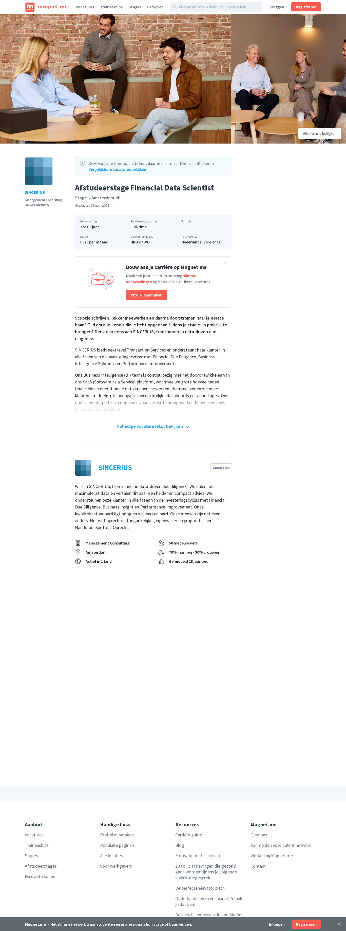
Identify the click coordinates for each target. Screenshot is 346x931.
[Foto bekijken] (115, 79)
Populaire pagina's (117, 845)
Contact (258, 866)
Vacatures (85, 6)
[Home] (46, 7)
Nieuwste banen (40, 876)
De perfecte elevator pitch (200, 888)
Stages (135, 6)
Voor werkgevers (116, 866)
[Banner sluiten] (225, 263)
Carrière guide (188, 835)
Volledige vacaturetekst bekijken (150, 426)
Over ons (259, 835)
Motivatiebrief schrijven (197, 855)
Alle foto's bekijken (320, 133)
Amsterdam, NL (106, 198)
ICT (184, 226)
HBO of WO (140, 241)
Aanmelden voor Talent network (281, 845)
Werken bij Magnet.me (272, 855)
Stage (81, 198)
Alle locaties (111, 855)
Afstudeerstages (41, 866)
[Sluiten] (339, 924)
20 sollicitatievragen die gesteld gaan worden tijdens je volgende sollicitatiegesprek (206, 872)
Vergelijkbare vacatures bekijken (117, 169)
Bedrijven (155, 6)
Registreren (306, 6)
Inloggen (276, 6)
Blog (179, 845)
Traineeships (111, 6)
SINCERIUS (35, 192)
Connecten (221, 467)
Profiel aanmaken (146, 294)
